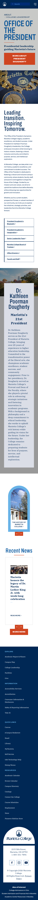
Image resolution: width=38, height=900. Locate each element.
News (7, 813)
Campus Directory (12, 786)
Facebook (11, 862)
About (7, 14)
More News (19, 632)
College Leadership (12, 667)
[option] (19, 506)
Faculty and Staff (13, 259)
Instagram (19, 862)
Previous (17, 534)
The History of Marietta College (19, 524)
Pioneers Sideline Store (14, 819)
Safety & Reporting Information (17, 707)
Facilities (8, 673)
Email (7, 738)
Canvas (7, 727)
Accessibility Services (13, 689)
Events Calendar (11, 781)
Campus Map (10, 662)
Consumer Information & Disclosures (14, 700)
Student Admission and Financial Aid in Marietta (19, 893)
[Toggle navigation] (35, 4)
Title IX (8, 713)
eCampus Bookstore (12, 733)
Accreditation (10, 694)
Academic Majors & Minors (15, 657)
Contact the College (12, 797)
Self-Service (9, 754)
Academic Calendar (12, 775)
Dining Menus (10, 765)
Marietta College (19, 835)
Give (6, 678)
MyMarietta (9, 749)
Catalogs (8, 792)
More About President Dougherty (19, 59)
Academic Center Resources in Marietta (19, 897)
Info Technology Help (13, 760)
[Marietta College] (4, 4)
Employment (10, 808)
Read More (15, 615)
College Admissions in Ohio (19, 890)
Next (21, 534)
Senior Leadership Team (16, 238)
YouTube (26, 862)
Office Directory (13, 253)
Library (8, 743)
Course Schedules (12, 802)
